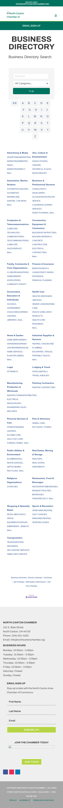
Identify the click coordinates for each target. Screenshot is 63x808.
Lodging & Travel (41, 367)
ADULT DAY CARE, (15, 439)
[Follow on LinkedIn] (17, 772)
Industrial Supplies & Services (43, 337)
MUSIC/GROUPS (39, 173)
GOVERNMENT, (13, 308)
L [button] (29, 116)
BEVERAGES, (38, 495)
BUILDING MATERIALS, (42, 237)
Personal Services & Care (17, 421)
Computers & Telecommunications (18, 222)
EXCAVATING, (38, 352)
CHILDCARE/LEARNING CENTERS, (17, 314)
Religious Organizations (14, 480)
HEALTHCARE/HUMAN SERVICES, (42, 298)
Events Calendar (35, 578)
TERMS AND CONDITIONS (43, 800)
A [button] (23, 103)
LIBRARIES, (12, 320)
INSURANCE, (38, 276)
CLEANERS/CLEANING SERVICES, (42, 207)
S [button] (41, 123)
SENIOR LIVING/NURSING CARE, (43, 306)
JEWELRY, (24, 526)
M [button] (35, 116)
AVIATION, (11, 201)
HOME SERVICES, (15, 352)
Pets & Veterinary (41, 419)
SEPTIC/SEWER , (14, 467)
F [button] (23, 110)
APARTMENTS (38, 467)
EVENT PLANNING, (40, 213)
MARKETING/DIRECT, (16, 169)
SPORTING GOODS (40, 522)
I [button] (41, 110)
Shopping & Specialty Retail (18, 508)
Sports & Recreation (42, 506)
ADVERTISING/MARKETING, (19, 157)
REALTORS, (37, 459)
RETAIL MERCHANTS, (16, 514)
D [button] (41, 103)
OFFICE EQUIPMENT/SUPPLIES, (17, 520)
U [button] (23, 130)
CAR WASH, (21, 201)
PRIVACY (13, 800)
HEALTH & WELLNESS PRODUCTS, (42, 314)
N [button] (41, 116)
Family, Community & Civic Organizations (18, 266)
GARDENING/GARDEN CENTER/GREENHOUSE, (18, 346)
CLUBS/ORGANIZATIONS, (18, 272)
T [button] (47, 123)
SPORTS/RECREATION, (42, 510)
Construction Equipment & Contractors (39, 224)
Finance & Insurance (43, 264)
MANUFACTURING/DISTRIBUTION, (22, 395)
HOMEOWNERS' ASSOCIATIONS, (14, 278)
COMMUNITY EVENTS (16, 284)
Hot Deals (48, 578)
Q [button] (29, 123)
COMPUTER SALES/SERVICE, (14, 246)
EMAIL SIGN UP (31, 25)
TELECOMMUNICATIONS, (18, 241)
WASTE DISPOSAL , (15, 463)
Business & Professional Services (43, 182)
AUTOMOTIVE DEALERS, (18, 189)
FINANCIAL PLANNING (42, 280)
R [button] (35, 123)
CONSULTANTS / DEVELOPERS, (39, 191)
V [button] (29, 130)
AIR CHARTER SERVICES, (18, 550)
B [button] (29, 103)
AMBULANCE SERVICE (17, 554)
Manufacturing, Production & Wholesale (15, 387)
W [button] (35, 130)
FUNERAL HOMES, (15, 443)
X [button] (42, 130)
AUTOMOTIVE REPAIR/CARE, (13, 195)
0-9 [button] (14, 103)
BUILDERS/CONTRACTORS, (44, 233)
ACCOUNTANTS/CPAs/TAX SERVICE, (43, 199)
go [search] (32, 91)
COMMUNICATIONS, (15, 237)
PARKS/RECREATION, (41, 518)
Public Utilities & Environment (15, 452)
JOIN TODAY (31, 762)
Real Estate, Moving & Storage (42, 452)
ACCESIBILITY (25, 800)
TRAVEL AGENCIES (40, 375)
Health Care (38, 292)
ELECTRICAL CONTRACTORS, (39, 250)
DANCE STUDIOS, (40, 161)
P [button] (23, 123)
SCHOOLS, (12, 304)
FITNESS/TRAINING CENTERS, (15, 429)
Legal (10, 367)
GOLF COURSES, (39, 514)
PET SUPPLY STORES (41, 427)
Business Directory (19, 578)
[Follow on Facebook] (5, 772)
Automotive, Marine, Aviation (17, 182)
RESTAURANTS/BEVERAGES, (45, 487)
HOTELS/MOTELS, (40, 371)
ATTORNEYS (12, 371)
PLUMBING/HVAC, (15, 459)
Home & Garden (15, 335)
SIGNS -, (10, 165)
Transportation (14, 538)
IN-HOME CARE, (14, 435)
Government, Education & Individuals (13, 296)
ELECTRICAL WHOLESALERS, (14, 401)
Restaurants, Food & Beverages (43, 480)
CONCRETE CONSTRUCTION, (40, 243)
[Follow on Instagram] (11, 772)
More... (10, 173)
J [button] (47, 110)
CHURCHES (12, 487)
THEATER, (36, 165)
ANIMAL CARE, (38, 423)
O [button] (47, 116)
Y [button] (48, 130)
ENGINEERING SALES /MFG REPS (16, 409)
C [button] (35, 103)
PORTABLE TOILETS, (41, 356)
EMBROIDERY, (13, 526)
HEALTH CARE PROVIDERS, (38, 322)
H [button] (36, 110)
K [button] (23, 116)
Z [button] (35, 136)
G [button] (30, 110)
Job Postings (18, 582)
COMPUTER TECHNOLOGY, (13, 231)
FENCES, (49, 352)
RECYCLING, (12, 471)
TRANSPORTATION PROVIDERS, (15, 544)
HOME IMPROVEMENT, (17, 340)
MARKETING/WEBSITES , (18, 161)
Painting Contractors (43, 383)
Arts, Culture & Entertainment (40, 155)
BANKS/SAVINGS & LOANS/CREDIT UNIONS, (43, 270)
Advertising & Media (17, 153)
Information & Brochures (36, 582)
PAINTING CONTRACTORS (43, 387)
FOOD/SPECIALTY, (40, 499)
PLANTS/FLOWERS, (15, 356)
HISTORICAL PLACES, (42, 169)
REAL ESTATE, (38, 463)
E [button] (47, 103)
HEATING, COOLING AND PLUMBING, (43, 346)
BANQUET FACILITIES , (42, 491)
